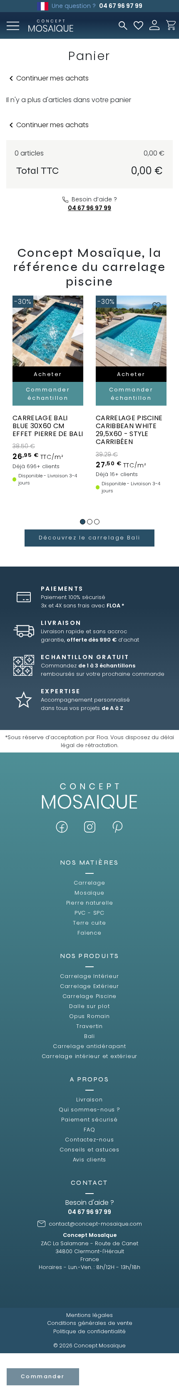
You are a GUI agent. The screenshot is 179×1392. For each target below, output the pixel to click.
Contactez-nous (89, 1139)
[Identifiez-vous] (154, 24)
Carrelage (89, 882)
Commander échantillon (55, 393)
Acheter (55, 374)
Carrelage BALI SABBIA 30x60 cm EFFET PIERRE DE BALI (138, 426)
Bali (89, 1036)
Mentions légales (89, 1315)
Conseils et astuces (89, 1149)
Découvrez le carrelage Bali (90, 537)
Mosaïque (89, 892)
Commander (43, 1376)
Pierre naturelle (89, 902)
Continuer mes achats (47, 78)
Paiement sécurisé (89, 1119)
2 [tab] (89, 521)
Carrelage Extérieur (89, 986)
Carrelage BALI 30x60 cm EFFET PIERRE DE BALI (47, 426)
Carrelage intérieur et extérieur (90, 1056)
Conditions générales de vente (89, 1323)
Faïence (89, 932)
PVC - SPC (89, 912)
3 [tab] (96, 521)
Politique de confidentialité (89, 1331)
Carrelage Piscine (89, 996)
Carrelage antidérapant (89, 1046)
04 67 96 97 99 (120, 6)
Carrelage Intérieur (89, 976)
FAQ (89, 1129)
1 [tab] (82, 521)
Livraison (89, 1099)
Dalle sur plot (89, 1006)
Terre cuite (89, 922)
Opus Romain (89, 1016)
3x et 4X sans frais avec (82, 605)
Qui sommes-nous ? (89, 1109)
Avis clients (90, 1159)
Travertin (89, 1026)
